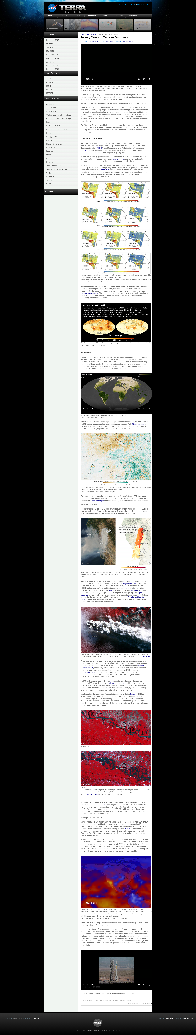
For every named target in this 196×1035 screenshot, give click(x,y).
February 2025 (52, 55)
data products (118, 159)
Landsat (49, 151)
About (50, 16)
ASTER (49, 79)
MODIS (49, 90)
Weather (49, 180)
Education (50, 133)
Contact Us (117, 1030)
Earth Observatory (130, 4)
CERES (49, 82)
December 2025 (52, 40)
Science (64, 16)
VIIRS (48, 173)
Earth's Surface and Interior (57, 129)
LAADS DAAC (52, 148)
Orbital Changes (52, 155)
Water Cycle (51, 177)
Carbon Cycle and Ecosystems (58, 115)
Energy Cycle (51, 137)
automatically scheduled (90, 672)
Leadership (132, 16)
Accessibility (106, 1030)
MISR (48, 86)
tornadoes (110, 809)
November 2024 (52, 58)
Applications (51, 108)
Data (78, 16)
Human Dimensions (54, 144)
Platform (49, 158)
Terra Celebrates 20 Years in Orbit (138, 1004)
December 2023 (52, 69)
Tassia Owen (109, 41)
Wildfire (49, 184)
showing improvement (89, 293)
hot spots (134, 590)
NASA (121, 4)
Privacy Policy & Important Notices (87, 1030)
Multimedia (91, 16)
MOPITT (49, 93)
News (105, 16)
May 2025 (50, 51)
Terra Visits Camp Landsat (56, 169)
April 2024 (50, 62)
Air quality (50, 104)
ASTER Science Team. (143, 656)
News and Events (91, 34)
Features (49, 192)
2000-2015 (105, 170)
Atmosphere (51, 111)
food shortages (98, 501)
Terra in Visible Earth (144, 4)
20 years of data (138, 424)
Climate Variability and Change (58, 119)
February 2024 (52, 66)
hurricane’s (100, 805)
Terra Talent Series (53, 166)
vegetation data (129, 584)
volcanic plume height (117, 683)
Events (49, 140)
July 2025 (50, 47)
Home (82, 34)
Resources (118, 16)
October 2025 (51, 44)
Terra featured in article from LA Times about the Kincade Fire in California (107, 1000)
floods (132, 694)
